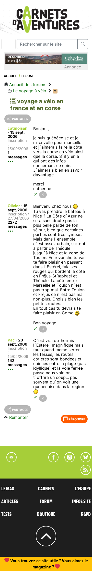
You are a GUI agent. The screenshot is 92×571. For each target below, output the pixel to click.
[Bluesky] (83, 460)
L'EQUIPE (83, 488)
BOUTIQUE (46, 514)
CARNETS (46, 488)
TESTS (6, 514)
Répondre (76, 419)
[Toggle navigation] (8, 44)
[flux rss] (83, 473)
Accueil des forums (27, 84)
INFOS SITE (81, 501)
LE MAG (7, 488)
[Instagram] (67, 460)
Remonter (18, 417)
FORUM (46, 501)
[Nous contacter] (9, 460)
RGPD (86, 514)
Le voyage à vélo (29, 90)
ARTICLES (9, 501)
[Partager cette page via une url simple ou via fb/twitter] (43, 194)
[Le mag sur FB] (51, 460)
